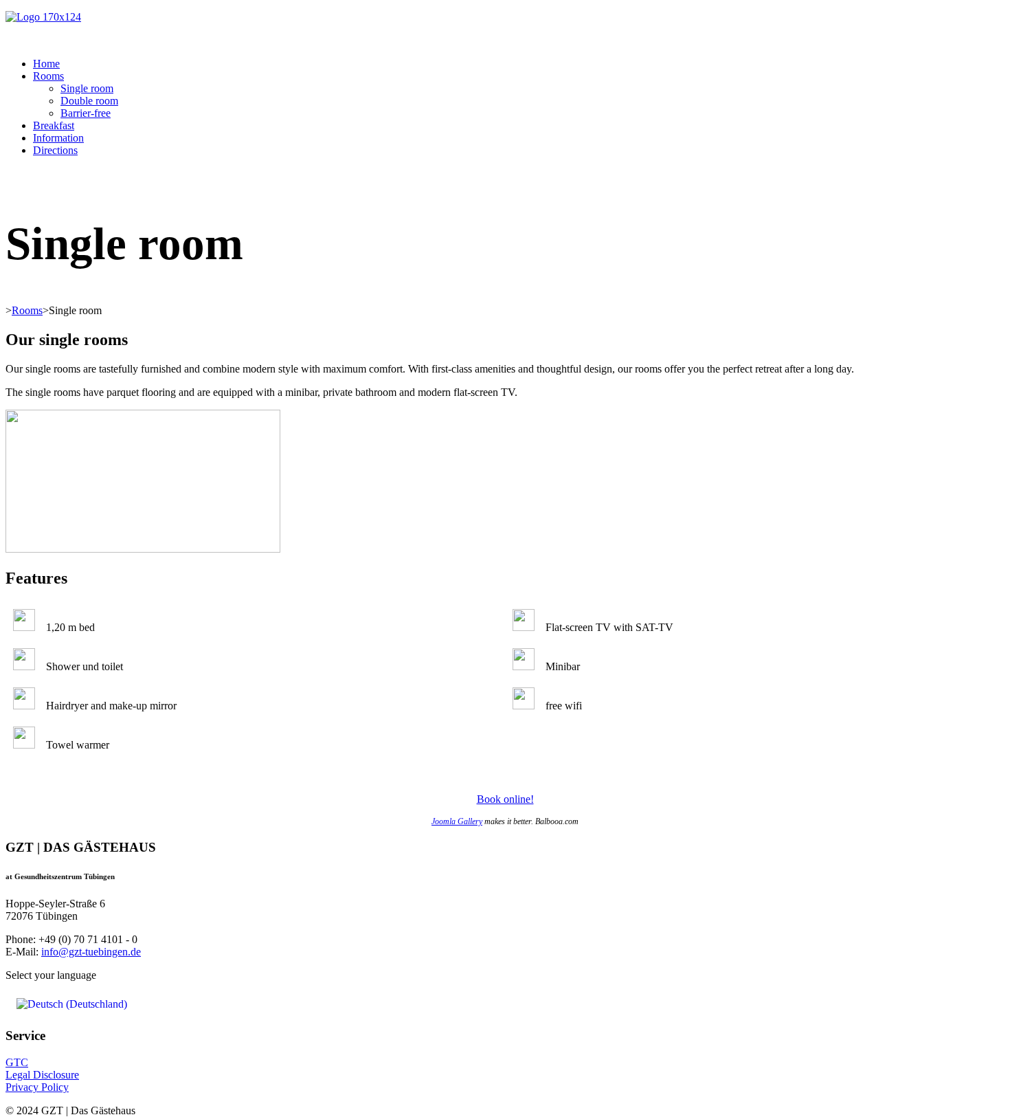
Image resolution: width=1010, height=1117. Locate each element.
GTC (16, 1062)
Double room (89, 101)
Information (58, 138)
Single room (86, 88)
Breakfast (53, 125)
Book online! (505, 799)
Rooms (48, 76)
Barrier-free (85, 113)
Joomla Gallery (456, 821)
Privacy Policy (37, 1087)
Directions (55, 150)
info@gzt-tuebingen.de (91, 952)
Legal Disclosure (42, 1075)
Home (46, 63)
